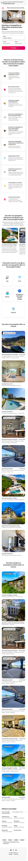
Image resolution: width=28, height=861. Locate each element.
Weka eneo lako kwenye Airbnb (15, 8)
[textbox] (7, 43)
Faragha (11, 854)
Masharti (16, 854)
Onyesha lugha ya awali (8, 3)
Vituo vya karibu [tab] (6, 812)
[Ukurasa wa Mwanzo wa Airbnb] (3, 7)
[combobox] (13, 38)
